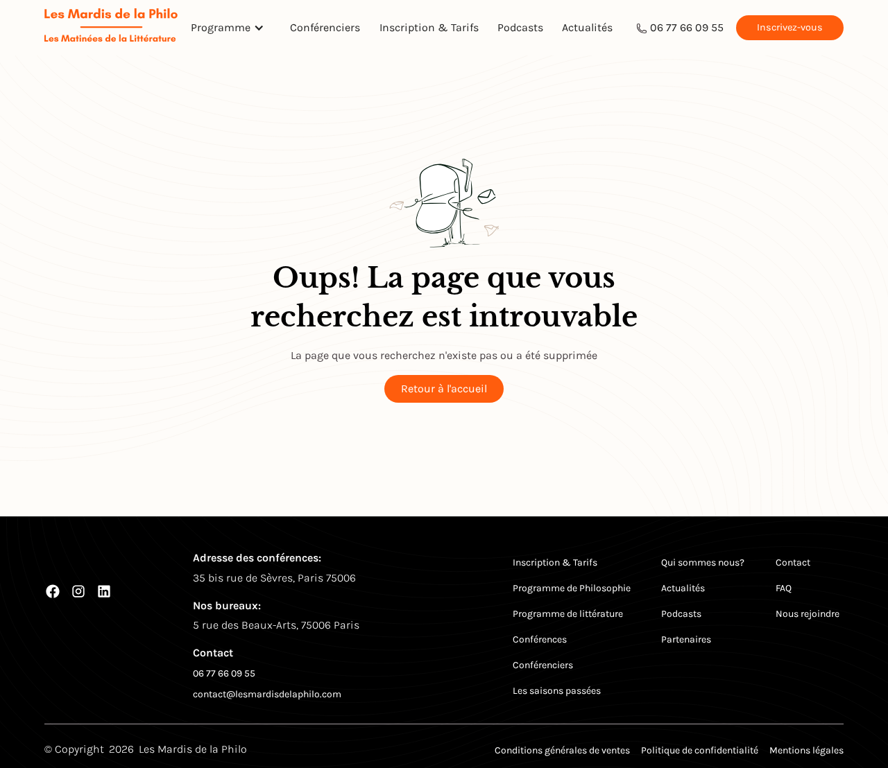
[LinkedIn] (104, 591)
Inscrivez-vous (790, 27)
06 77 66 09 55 (687, 27)
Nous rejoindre (807, 614)
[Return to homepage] (111, 27)
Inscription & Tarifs (429, 27)
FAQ (784, 588)
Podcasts (520, 27)
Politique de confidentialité (699, 750)
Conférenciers (325, 27)
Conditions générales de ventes (562, 750)
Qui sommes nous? (702, 562)
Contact (793, 562)
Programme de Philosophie (572, 588)
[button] (231, 28)
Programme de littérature (568, 614)
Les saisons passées (557, 691)
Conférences (540, 639)
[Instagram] (78, 591)
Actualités (587, 27)
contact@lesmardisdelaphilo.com (267, 694)
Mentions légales (806, 750)
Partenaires (686, 639)
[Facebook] (52, 591)
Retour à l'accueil (444, 388)
